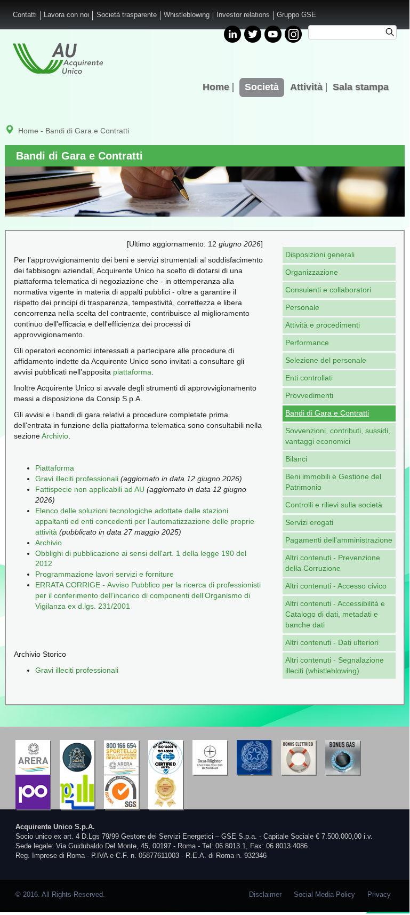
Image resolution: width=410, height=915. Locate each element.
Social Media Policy (324, 894)
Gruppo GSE (296, 15)
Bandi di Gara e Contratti (327, 413)
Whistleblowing (187, 15)
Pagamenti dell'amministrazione (338, 540)
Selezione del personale (325, 360)
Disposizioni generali (320, 254)
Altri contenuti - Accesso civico (336, 586)
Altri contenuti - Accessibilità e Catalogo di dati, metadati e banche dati (335, 614)
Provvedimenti (309, 395)
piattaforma (132, 372)
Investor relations (243, 15)
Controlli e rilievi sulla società (333, 504)
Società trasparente (127, 15)
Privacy (379, 894)
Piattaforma (54, 468)
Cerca (393, 33)
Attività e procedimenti (322, 325)
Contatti (25, 15)
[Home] (58, 58)
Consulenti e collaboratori (328, 289)
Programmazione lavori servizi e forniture (104, 574)
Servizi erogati (309, 522)
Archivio (55, 436)
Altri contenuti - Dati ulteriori (332, 642)
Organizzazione (311, 272)
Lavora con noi (66, 15)
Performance (307, 342)
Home (216, 87)
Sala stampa (361, 87)
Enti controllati (309, 377)
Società (262, 87)
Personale (302, 307)
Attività (306, 87)
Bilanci (296, 459)
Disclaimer (265, 894)
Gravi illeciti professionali (76, 478)
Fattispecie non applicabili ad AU (89, 489)
